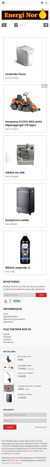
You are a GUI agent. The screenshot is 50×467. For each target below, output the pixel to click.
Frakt (5, 314)
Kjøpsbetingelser (10, 316)
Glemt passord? (41, 427)
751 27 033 (14, 460)
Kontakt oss (8, 342)
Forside (6, 334)
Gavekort (7, 339)
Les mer (31, 451)
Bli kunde (7, 337)
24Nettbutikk (16, 463)
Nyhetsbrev (8, 322)
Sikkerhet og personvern (14, 319)
